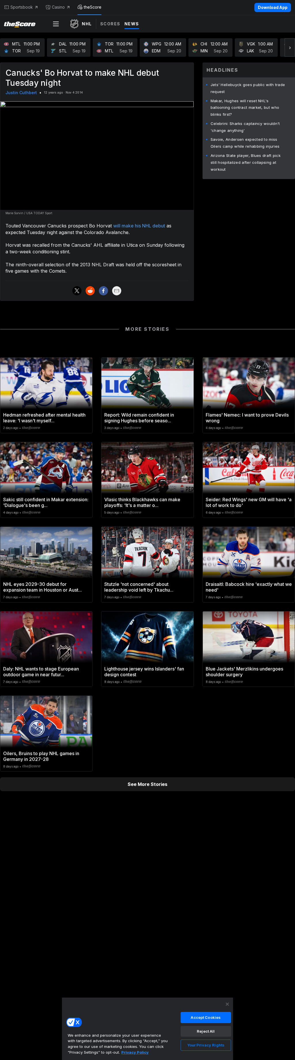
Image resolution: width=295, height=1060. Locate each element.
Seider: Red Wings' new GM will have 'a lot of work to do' (249, 502)
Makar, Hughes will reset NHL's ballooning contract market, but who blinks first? (245, 107)
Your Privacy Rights (205, 1045)
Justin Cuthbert (21, 92)
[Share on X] (77, 290)
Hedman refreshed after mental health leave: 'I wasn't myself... (44, 417)
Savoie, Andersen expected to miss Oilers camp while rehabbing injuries (245, 143)
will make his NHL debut (139, 226)
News (131, 23)
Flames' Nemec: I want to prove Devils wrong (247, 417)
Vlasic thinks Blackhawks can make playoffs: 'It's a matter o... (142, 502)
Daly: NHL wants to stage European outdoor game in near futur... (41, 671)
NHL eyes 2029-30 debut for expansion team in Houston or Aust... (42, 587)
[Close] (227, 1004)
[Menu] (56, 24)
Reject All (206, 1031)
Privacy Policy (135, 1052)
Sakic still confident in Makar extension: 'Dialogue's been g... (45, 502)
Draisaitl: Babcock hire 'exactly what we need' (249, 587)
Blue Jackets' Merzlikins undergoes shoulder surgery (244, 671)
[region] (147, 1028)
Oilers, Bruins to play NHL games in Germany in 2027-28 (41, 756)
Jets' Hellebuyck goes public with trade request (248, 88)
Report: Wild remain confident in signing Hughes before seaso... (139, 417)
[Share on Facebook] (103, 290)
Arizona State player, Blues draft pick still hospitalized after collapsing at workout (246, 162)
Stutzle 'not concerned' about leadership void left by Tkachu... (138, 587)
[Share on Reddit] (90, 290)
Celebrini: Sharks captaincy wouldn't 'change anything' (245, 127)
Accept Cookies (206, 1017)
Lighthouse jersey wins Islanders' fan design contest (144, 671)
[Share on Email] (116, 290)
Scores (110, 23)
